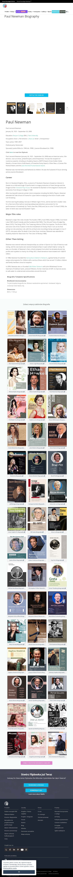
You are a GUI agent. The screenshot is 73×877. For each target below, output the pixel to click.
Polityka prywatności (61, 819)
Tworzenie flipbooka (36, 785)
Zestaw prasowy (43, 817)
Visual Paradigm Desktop (23, 1)
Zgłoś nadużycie (60, 831)
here (11, 152)
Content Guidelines (61, 822)
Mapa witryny (25, 834)
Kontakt (40, 820)
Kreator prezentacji (10, 831)
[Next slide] (67, 108)
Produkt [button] (7, 11)
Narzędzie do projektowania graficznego (9, 822)
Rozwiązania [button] (37, 11)
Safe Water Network (35, 266)
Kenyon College (18, 135)
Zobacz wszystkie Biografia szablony (36, 763)
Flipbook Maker (9, 814)
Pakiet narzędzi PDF (10, 811)
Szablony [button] (43, 11)
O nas (39, 811)
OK (19, 872)
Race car (31, 139)
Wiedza (23, 828)
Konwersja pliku (36, 790)
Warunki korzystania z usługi (43, 871)
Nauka (23, 822)
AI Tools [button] (20, 11)
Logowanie (62, 11)
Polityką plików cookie (10, 868)
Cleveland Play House (23, 188)
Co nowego (41, 814)
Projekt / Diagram (27, 817)
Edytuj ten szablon (36, 95)
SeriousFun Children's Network (36, 258)
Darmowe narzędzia (27, 831)
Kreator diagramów (10, 817)
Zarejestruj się (55, 11)
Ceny (6, 839)
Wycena (49, 11)
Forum (23, 819)
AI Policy (57, 817)
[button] (13, 11)
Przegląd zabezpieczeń (13, 875)
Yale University (33, 135)
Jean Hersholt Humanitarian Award (33, 166)
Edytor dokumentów (11, 828)
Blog (22, 825)
